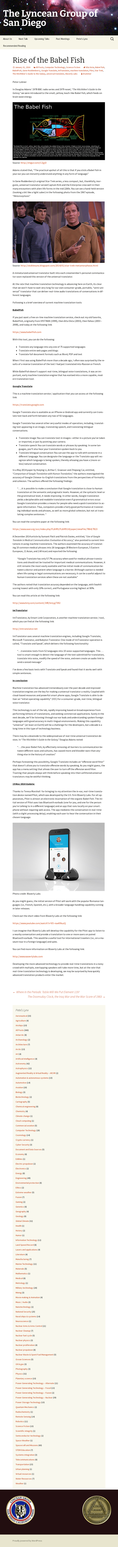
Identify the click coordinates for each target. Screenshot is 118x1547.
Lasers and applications (26, 1249)
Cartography (21, 1101)
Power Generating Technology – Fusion (33, 1392)
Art (17, 1054)
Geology (20, 1216)
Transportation (22, 1464)
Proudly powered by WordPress (27, 1540)
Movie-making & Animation (28, 1297)
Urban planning (22, 1469)
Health (19, 1225)
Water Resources (24, 1478)
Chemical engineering (25, 1106)
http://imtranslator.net (25, 628)
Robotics (20, 1421)
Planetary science (24, 1378)
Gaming (19, 1202)
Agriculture (21, 1020)
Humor (19, 1235)
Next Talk (23, 38)
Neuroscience (22, 1321)
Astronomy (21, 1063)
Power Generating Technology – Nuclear (34, 1397)
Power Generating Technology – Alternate (35, 1383)
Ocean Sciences (23, 1359)
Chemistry (20, 1111)
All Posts (40, 67)
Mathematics (22, 1273)
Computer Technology (55, 67)
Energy (19, 1173)
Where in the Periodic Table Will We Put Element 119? (46, 992)
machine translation (79, 70)
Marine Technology (24, 1264)
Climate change (23, 1116)
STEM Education (23, 1450)
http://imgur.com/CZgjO (34, 162)
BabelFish (17, 70)
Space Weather (23, 1440)
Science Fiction (73, 67)
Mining (19, 1292)
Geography (21, 1211)
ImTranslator (63, 70)
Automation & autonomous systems (32, 1077)
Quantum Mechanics (25, 1407)
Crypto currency (23, 1140)
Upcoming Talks (41, 38)
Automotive (21, 1082)
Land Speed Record (25, 1244)
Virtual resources (23, 1474)
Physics (19, 1373)
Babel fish (99, 67)
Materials (20, 1268)
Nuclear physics (23, 1340)
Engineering (21, 1178)
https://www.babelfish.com (27, 332)
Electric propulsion (24, 1163)
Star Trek (99, 70)
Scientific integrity (24, 1431)
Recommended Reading (14, 45)
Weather (20, 1483)
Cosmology (21, 1135)
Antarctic (20, 1035)
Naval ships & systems (26, 1316)
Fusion (19, 1197)
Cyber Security (22, 1144)
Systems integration (25, 1454)
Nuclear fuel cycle (24, 1335)
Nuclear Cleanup (23, 1330)
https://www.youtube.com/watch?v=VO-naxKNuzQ (39, 923)
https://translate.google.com (28, 404)
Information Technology (26, 1240)
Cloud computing (23, 1120)
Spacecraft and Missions (27, 1445)
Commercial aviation (25, 1125)
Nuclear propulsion (24, 1349)
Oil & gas (20, 1364)
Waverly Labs (71, 73)
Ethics (18, 1187)
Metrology (20, 1283)
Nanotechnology (23, 1307)
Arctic (18, 1049)
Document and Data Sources (29, 1149)
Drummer (87, 73)
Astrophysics (22, 1068)
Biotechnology (22, 1097)
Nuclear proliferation (25, 1345)
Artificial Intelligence (25, 1058)
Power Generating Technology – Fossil (33, 1388)
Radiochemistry (23, 1411)
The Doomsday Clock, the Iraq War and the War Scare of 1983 (66, 996)
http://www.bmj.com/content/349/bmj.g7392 (36, 602)
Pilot (91, 70)
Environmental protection (27, 1182)
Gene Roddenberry (31, 70)
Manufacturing (22, 1259)
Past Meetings (63, 38)
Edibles (19, 1159)
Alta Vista (90, 67)
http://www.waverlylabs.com (28, 956)
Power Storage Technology (28, 1402)
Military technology (24, 1287)
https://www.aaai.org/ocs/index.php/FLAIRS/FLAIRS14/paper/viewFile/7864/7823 (55, 529)
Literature (20, 1254)
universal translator (55, 73)
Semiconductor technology (28, 1435)
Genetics (20, 1206)
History (19, 1230)
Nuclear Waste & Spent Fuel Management (34, 1354)
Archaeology (21, 1039)
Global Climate (22, 1221)
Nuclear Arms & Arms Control (29, 1326)
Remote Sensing (23, 1416)
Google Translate (49, 70)
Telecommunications (25, 1459)
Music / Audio (22, 1302)
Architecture (21, 1044)
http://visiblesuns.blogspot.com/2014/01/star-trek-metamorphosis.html (59, 265)
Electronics (21, 1168)
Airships (19, 1025)
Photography (22, 1369)
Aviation (19, 1087)
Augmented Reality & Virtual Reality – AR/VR (35, 1073)
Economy (20, 1154)
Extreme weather (23, 1192)
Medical (19, 1278)
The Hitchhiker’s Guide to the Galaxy (29, 73)
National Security (23, 1311)
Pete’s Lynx (82, 38)
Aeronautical (21, 1015)
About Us (7, 38)
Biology (19, 1092)
